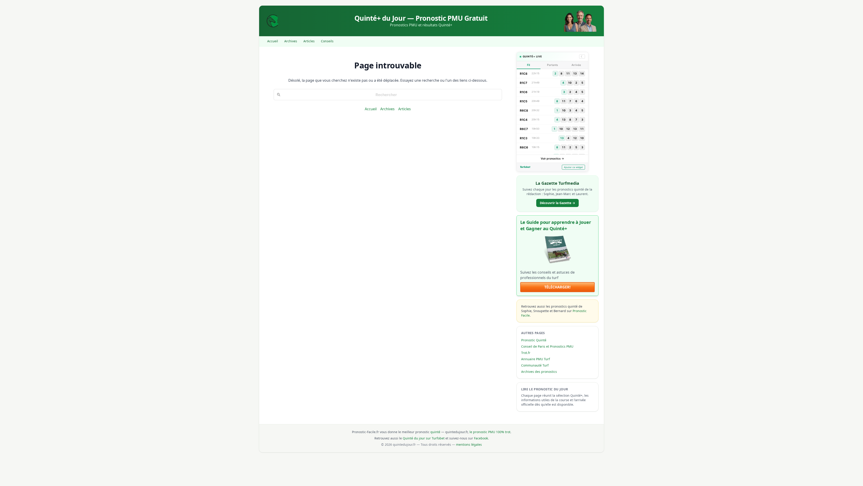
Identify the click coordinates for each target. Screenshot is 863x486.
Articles (309, 41)
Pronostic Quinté (533, 340)
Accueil (272, 41)
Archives (290, 41)
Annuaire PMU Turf (535, 359)
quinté (435, 432)
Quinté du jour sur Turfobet (424, 438)
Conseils (327, 41)
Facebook (481, 438)
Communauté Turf (535, 365)
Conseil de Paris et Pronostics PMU (547, 346)
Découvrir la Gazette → (557, 203)
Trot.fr (525, 353)
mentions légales (469, 444)
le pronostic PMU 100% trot (489, 432)
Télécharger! (557, 287)
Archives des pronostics (539, 371)
